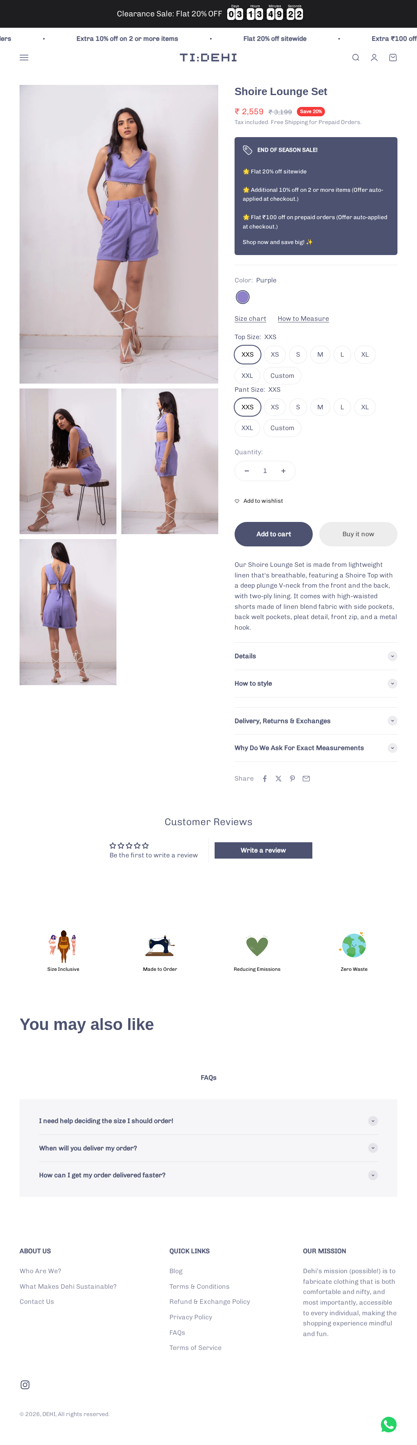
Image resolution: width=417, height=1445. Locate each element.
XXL (247, 376)
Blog (175, 1271)
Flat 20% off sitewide (254, 38)
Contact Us (37, 1301)
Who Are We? (40, 1271)
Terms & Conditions (199, 1286)
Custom (282, 376)
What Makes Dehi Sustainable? (68, 1286)
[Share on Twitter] (278, 779)
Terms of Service (195, 1348)
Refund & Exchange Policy (209, 1301)
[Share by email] (306, 779)
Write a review (263, 850)
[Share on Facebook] (265, 779)
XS (275, 354)
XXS (247, 354)
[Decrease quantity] (247, 471)
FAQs (177, 1332)
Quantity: (249, 452)
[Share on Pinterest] (292, 779)
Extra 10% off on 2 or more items (107, 38)
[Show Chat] (391, 1424)
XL (365, 354)
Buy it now (358, 534)
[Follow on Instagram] (25, 1384)
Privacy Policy (190, 1317)
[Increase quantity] (283, 471)
